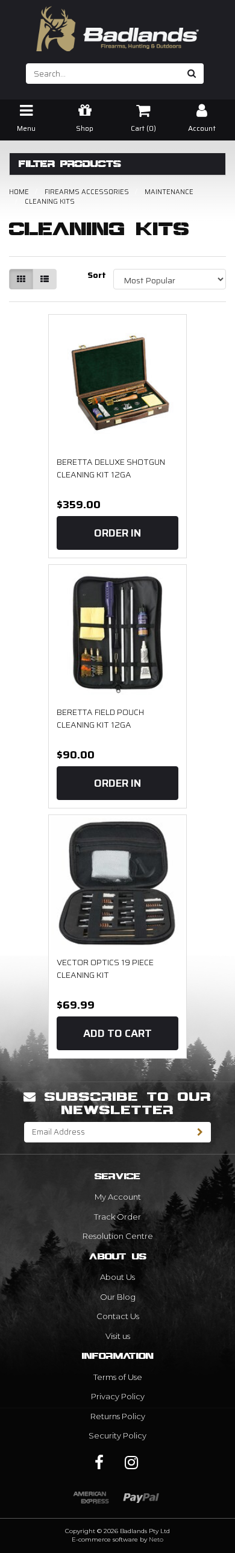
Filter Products (70, 164)
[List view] (45, 279)
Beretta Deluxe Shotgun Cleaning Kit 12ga (111, 468)
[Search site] (192, 73)
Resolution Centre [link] (118, 1236)
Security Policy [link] (117, 1435)
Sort (95, 275)
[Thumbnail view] (21, 279)
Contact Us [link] (117, 1316)
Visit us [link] (117, 1336)
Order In (117, 532)
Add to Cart (117, 1033)
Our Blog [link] (118, 1297)
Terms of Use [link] (117, 1377)
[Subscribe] (200, 1132)
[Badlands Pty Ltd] (117, 24)
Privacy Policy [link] (118, 1396)
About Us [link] (117, 1277)
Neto (156, 1539)
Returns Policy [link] (117, 1416)
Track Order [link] (117, 1216)
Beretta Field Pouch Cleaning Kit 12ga (100, 718)
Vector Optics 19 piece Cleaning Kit (105, 969)
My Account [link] (118, 1197)
